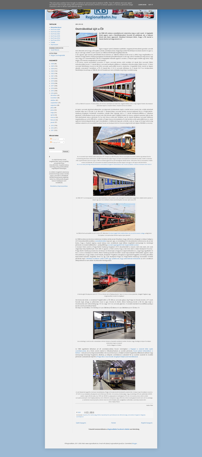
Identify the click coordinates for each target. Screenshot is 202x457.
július (52, 108)
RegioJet (143, 415)
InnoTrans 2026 (55, 29)
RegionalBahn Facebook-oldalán (118, 429)
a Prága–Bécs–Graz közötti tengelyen (108, 357)
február (53, 120)
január (53, 122)
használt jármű (105, 415)
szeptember (54, 103)
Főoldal (113, 423)
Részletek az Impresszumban (59, 186)
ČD (89, 415)
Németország (123, 415)
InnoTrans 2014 (55, 40)
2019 (52, 81)
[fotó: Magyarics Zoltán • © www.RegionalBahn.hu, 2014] (86, 40)
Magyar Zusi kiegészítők (58, 55)
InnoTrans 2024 (55, 32)
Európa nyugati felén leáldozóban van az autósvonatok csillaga (127, 233)
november (54, 98)
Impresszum (54, 44)
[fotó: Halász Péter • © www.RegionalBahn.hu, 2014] (114, 390)
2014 (52, 93)
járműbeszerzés (114, 415)
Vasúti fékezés (55, 50)
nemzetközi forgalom (134, 415)
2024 (52, 69)
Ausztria (85, 415)
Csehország (93, 415)
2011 (52, 130)
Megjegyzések (56, 142)
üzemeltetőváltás (100, 241)
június (52, 110)
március (53, 117)
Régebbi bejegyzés (146, 423)
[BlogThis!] (87, 412)
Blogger (134, 443)
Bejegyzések (55, 139)
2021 (52, 76)
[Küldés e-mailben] (85, 412)
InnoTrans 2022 (55, 34)
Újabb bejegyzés (81, 423)
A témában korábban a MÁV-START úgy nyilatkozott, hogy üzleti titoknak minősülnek (113, 258)
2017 (52, 86)
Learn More (142, 4)
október (53, 100)
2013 (52, 125)
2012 (52, 128)
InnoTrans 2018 (55, 36)
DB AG (99, 415)
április (53, 115)
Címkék (53, 42)
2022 (52, 73)
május (52, 112)
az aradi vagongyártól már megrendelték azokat (122, 245)
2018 (52, 83)
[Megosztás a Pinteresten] (93, 412)
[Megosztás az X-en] (89, 412)
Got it (150, 4)
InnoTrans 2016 (55, 38)
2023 (52, 71)
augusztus (54, 105)
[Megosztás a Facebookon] (91, 412)
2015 (52, 91)
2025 (52, 66)
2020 (52, 78)
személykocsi (80, 416)
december (54, 95)
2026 (52, 64)
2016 (52, 88)
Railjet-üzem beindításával (129, 357)
